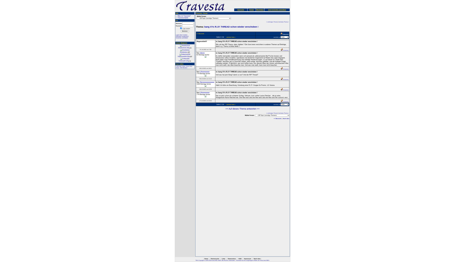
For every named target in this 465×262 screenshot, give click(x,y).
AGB (239, 258)
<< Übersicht (277, 118)
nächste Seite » (231, 37)
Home (206, 258)
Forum (251, 10)
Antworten (286, 50)
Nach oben (286, 118)
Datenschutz (232, 258)
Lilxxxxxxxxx (204, 72)
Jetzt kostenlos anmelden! (277, 10)
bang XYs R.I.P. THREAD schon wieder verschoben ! (231, 27)
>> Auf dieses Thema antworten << (242, 109)
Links (223, 258)
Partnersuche (215, 258)
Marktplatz (260, 10)
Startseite (240, 10)
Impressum (247, 258)
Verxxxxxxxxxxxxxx (207, 82)
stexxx (202, 53)
